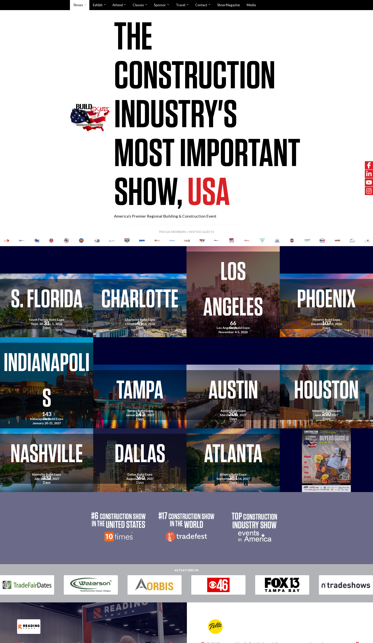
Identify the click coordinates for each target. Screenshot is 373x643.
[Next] (364, 240)
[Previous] (8, 240)
